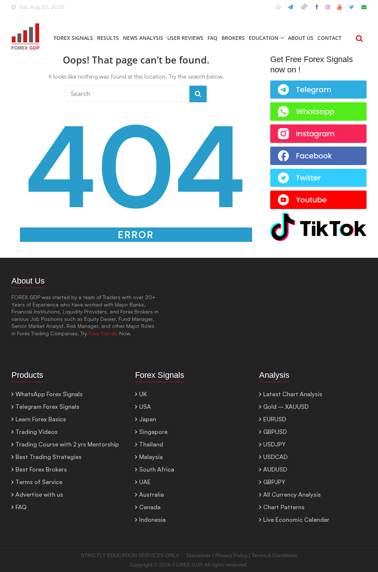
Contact (329, 37)
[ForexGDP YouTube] (339, 10)
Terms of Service (39, 482)
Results (108, 37)
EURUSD (274, 419)
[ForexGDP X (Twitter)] (351, 10)
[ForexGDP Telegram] (290, 10)
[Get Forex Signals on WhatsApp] (318, 84)
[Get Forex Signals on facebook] (318, 150)
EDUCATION (263, 37)
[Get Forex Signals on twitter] (318, 172)
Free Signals (103, 333)
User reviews (185, 37)
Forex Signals (73, 37)
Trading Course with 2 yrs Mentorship (67, 444)
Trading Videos (37, 431)
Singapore (153, 431)
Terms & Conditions (274, 555)
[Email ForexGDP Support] (364, 10)
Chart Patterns (284, 507)
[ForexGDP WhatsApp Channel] (278, 10)
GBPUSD (275, 431)
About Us (300, 37)
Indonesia (152, 519)
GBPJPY (274, 482)
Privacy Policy (231, 555)
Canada (150, 507)
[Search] (359, 39)
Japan (147, 419)
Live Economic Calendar (296, 519)
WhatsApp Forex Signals (49, 394)
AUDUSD (275, 469)
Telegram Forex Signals (47, 406)
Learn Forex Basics (41, 419)
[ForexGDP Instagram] (328, 10)
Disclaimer (198, 555)
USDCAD (275, 456)
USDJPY (274, 444)
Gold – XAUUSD (286, 406)
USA (145, 406)
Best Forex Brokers (41, 469)
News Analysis (143, 37)
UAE (145, 482)
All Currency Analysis (292, 494)
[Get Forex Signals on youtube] (318, 194)
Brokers (233, 37)
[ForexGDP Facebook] (316, 10)
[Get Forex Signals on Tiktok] (318, 216)
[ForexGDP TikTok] (304, 10)
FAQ (212, 37)
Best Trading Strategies (49, 456)
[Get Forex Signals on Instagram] (318, 128)
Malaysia (151, 456)
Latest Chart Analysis (292, 394)
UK (143, 394)
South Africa (156, 469)
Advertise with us (39, 494)
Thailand (151, 444)
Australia (151, 494)
